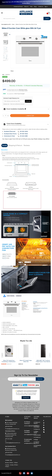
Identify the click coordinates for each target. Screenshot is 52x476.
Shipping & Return (15, 145)
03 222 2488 (9, 438)
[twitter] (47, 423)
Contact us (37, 437)
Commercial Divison (37, 446)
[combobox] (22, 18)
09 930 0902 (9, 426)
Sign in (46, 6)
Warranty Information (37, 426)
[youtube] (47, 427)
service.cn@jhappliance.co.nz (31, 425)
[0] (49, 13)
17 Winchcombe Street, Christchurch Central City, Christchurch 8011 (11, 435)
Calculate (28, 101)
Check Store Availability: (14, 123)
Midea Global (36, 432)
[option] (5, 35)
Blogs (35, 6)
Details (4, 145)
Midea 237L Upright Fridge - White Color (26, 361)
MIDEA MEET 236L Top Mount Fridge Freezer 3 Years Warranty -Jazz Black (43, 361)
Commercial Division (18, 6)
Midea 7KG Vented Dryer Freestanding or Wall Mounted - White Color (9, 361)
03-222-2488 (24, 136)
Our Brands (38, 435)
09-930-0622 (24, 133)
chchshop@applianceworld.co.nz (12, 442)
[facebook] (47, 420)
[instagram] (47, 425)
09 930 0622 (9, 452)
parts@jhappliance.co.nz (29, 443)
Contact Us (40, 6)
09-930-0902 (24, 131)
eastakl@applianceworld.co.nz (13, 454)
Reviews (27, 145)
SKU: (3, 74)
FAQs (31, 6)
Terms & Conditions (36, 442)
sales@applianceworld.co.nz (12, 428)
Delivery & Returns (37, 423)
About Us (26, 6)
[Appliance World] (26, 12)
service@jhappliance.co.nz (30, 434)
